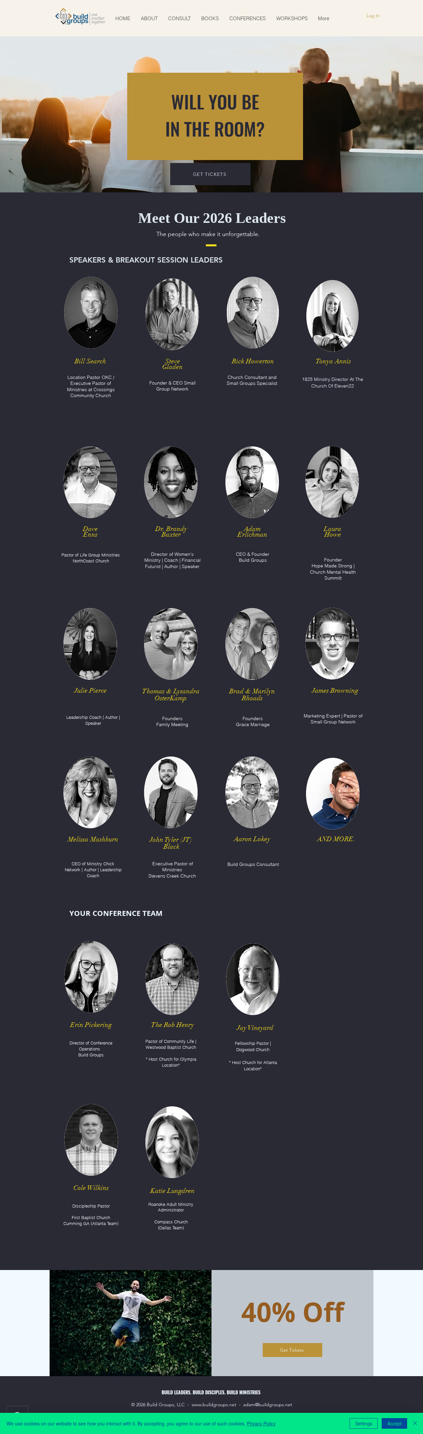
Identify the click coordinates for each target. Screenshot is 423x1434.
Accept (394, 1423)
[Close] (415, 1423)
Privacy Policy (261, 1423)
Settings (363, 1423)
